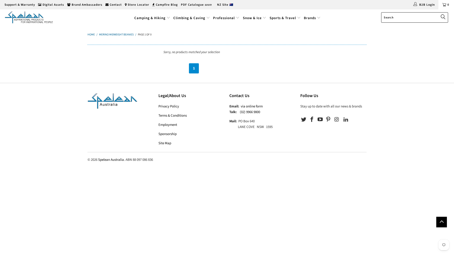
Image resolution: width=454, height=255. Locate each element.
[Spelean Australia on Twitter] (303, 120)
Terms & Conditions (172, 115)
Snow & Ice (252, 18)
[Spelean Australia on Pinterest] (328, 120)
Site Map (164, 143)
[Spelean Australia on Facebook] (312, 120)
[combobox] (414, 17)
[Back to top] (441, 222)
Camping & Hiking (150, 18)
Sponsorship (167, 134)
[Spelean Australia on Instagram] (336, 120)
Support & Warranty (19, 5)
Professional (224, 18)
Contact (115, 5)
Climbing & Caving (189, 18)
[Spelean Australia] (39, 17)
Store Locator (138, 5)
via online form (252, 106)
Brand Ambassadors (86, 5)
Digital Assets (53, 5)
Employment (167, 124)
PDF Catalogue (196, 5)
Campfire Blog (166, 5)
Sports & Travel (283, 18)
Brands (310, 18)
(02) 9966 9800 (250, 112)
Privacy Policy (168, 106)
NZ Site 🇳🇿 (225, 5)
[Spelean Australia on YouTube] (320, 120)
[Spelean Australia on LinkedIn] (345, 120)
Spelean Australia (111, 159)
